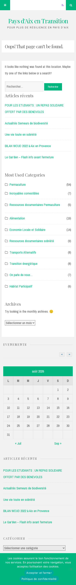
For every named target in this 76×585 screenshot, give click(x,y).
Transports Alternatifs (23, 252)
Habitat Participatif (21, 286)
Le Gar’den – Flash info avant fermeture (29, 157)
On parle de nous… (21, 275)
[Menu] (5, 5)
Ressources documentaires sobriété (32, 241)
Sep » (57, 443)
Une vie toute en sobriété (20, 134)
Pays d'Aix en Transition (38, 21)
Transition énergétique (23, 263)
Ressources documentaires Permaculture (35, 204)
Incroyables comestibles (24, 193)
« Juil (18, 443)
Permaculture (18, 184)
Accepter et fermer (39, 572)
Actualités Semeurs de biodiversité (26, 123)
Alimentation (17, 218)
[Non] (71, 569)
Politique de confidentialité (39, 579)
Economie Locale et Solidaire (27, 229)
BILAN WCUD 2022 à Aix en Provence (28, 146)
